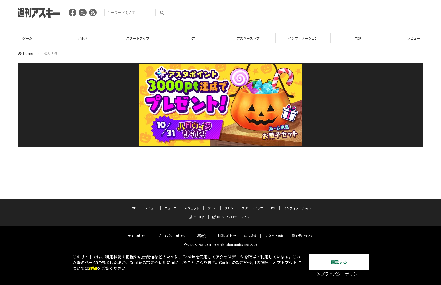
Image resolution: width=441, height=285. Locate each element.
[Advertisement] (330, 14)
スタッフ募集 (274, 235)
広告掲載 (250, 235)
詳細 (93, 268)
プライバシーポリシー (173, 235)
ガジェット (192, 208)
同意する (339, 262)
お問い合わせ (226, 235)
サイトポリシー (138, 235)
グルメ (83, 38)
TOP (358, 38)
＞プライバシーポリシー (338, 274)
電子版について (302, 235)
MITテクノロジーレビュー (234, 217)
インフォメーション (303, 38)
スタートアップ (137, 38)
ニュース (170, 208)
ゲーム (27, 38)
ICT (193, 38)
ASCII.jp (199, 217)
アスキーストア (248, 38)
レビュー (413, 38)
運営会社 (203, 235)
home (28, 53)
